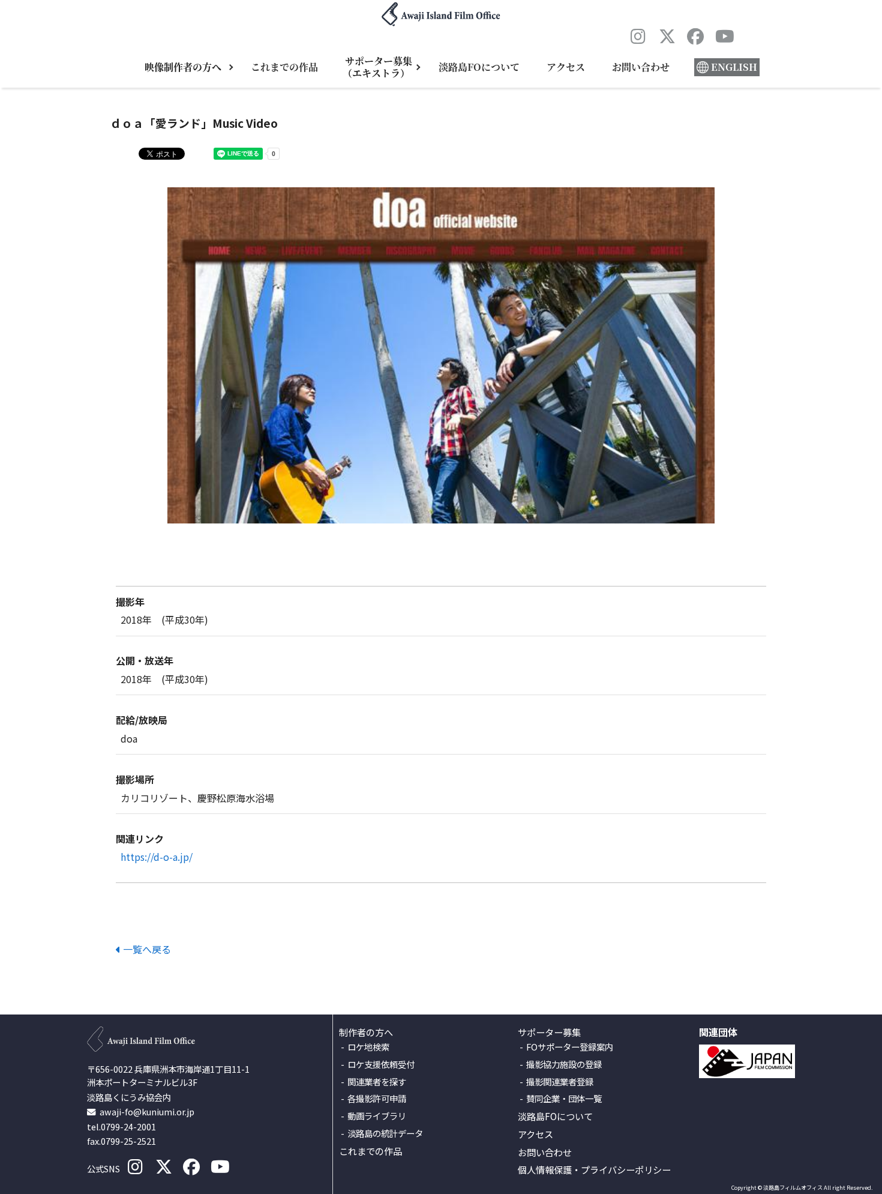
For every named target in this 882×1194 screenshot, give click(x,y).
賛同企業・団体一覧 (564, 1099)
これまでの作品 (284, 67)
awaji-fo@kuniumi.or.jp (147, 1111)
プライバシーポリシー (626, 1170)
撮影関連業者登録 (559, 1082)
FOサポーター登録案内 (569, 1047)
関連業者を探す (376, 1082)
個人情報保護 (545, 1170)
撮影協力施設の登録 (564, 1064)
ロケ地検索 (368, 1047)
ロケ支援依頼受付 (381, 1064)
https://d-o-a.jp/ (157, 856)
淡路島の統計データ (385, 1133)
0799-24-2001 (128, 1126)
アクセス (566, 67)
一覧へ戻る (146, 949)
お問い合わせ (641, 67)
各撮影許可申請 (376, 1099)
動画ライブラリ (376, 1116)
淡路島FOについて (479, 67)
